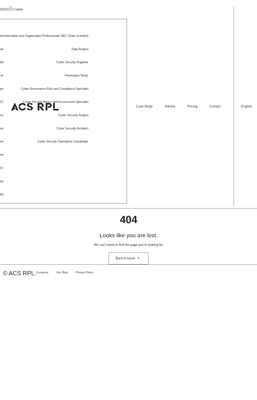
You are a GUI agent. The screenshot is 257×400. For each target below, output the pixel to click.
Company (42, 272)
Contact (214, 106)
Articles (170, 106)
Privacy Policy (84, 272)
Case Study (144, 106)
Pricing (192, 106)
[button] (246, 106)
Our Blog (62, 272)
